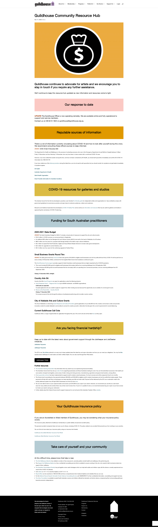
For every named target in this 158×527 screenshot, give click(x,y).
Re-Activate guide (78, 201)
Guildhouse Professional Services (89, 501)
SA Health (37, 168)
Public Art (90, 4)
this (121, 352)
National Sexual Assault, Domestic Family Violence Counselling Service (58, 476)
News (43, 19)
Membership (71, 4)
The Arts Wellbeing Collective (43, 461)
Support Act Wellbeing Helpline (46, 463)
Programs (81, 4)
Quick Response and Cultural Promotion (63, 303)
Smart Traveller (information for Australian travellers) (48, 178)
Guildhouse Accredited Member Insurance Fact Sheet (49, 432)
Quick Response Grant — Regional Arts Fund (47, 283)
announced (56, 257)
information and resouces (91, 207)
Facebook (83, 515)
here (93, 313)
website (98, 390)
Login (118, 4)
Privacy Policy (61, 516)
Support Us (110, 4)
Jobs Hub (59, 370)
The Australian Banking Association (45, 368)
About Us (61, 4)
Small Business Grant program (45, 263)
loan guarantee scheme (43, 375)
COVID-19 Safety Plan (69, 207)
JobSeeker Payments (40, 344)
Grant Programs (48, 281)
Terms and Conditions (63, 518)
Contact (83, 510)
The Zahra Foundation (41, 478)
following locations (54, 163)
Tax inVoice (46, 352)
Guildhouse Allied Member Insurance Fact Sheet (47, 436)
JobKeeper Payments (40, 347)
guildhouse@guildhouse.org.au (71, 121)
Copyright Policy (62, 514)
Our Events (100, 4)
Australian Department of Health (43, 172)
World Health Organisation (41, 175)
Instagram (83, 513)
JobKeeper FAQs (42, 360)
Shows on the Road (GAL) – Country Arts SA (47, 290)
